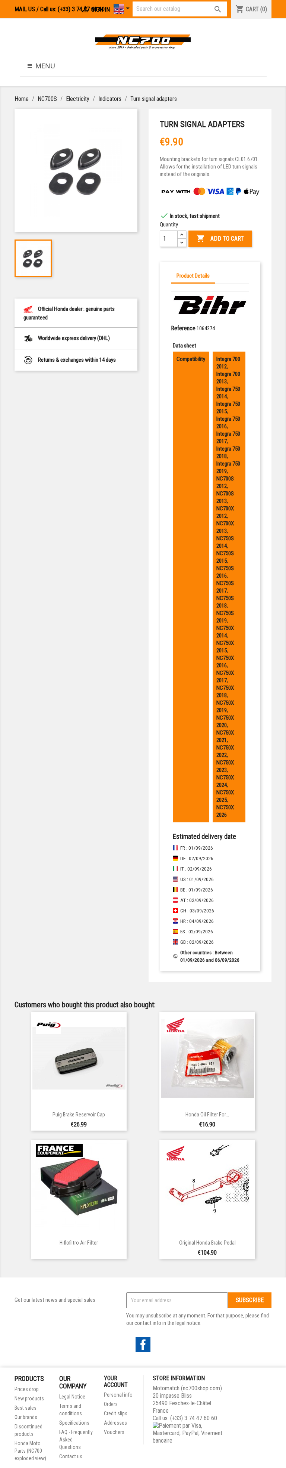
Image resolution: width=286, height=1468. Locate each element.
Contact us (70, 1456)
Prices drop (27, 1389)
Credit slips (115, 1413)
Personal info (118, 1395)
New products (29, 1398)
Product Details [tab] (193, 275)
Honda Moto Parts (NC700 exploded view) (30, 1450)
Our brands (26, 1417)
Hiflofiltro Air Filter (79, 1243)
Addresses (115, 1423)
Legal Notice (72, 1397)
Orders (111, 1404)
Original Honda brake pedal (207, 1243)
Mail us (25, 9)
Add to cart (220, 238)
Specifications (74, 1423)
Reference (183, 328)
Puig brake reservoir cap (79, 1115)
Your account (116, 1381)
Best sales (25, 1408)
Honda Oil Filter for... (207, 1115)
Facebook (143, 1344)
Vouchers (114, 1432)
